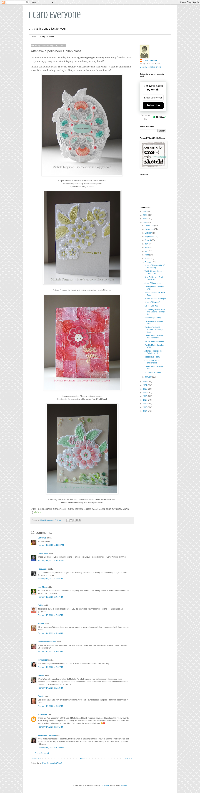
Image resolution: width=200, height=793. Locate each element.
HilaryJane (43, 569)
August (148, 240)
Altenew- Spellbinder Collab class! (153, 352)
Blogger (124, 785)
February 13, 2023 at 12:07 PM (51, 560)
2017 (145, 400)
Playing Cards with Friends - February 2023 (153, 329)
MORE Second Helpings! (155, 299)
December (149, 225)
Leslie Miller (43, 553)
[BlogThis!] (70, 520)
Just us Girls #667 (152, 302)
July (147, 244)
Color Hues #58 (151, 306)
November (149, 229)
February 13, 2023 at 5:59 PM (50, 615)
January (148, 377)
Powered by (145, 117)
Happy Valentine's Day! (154, 341)
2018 (145, 396)
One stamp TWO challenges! (151, 362)
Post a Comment (42, 753)
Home (33, 37)
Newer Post (36, 758)
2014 (145, 411)
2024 (145, 219)
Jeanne (41, 624)
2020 (145, 389)
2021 (145, 385)
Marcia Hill (42, 714)
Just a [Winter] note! (153, 283)
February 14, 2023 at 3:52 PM (50, 667)
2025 (145, 215)
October (148, 233)
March (148, 258)
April (147, 255)
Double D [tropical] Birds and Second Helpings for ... (155, 312)
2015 (145, 407)
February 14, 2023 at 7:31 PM (50, 727)
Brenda (41, 675)
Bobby (41, 605)
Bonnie (41, 696)
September (150, 236)
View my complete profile (150, 67)
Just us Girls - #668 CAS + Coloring (155, 266)
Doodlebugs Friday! (153, 318)
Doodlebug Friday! (152, 357)
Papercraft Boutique (47, 735)
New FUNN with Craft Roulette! (154, 278)
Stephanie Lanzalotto (47, 642)
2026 (145, 211)
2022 (145, 382)
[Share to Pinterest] (79, 520)
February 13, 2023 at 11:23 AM (51, 545)
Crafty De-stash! (47, 37)
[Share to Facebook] (76, 520)
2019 (145, 392)
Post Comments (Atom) (52, 763)
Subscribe (153, 105)
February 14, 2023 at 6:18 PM (50, 688)
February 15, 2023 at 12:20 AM (51, 748)
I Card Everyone (55, 15)
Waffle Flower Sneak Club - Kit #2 (153, 272)
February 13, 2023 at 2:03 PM (50, 579)
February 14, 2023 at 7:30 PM (50, 706)
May (147, 251)
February (149, 262)
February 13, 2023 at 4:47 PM (50, 597)
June (147, 247)
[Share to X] (73, 520)
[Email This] (68, 520)
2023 (145, 222)
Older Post (128, 758)
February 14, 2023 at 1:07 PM (50, 651)
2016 (145, 403)
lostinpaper (43, 660)
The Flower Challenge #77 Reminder (154, 336)
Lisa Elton (42, 587)
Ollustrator (105, 785)
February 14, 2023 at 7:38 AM (50, 633)
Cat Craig (42, 538)
